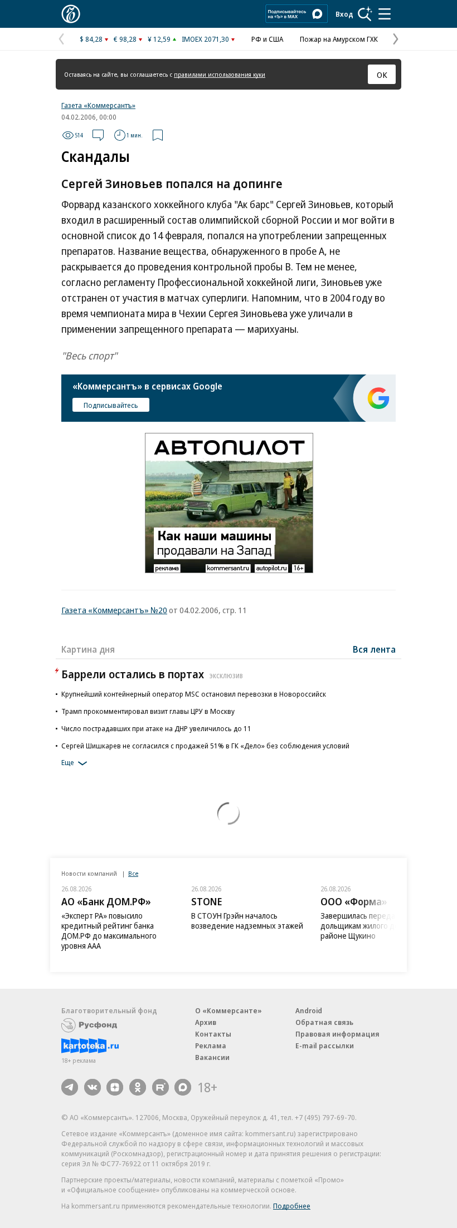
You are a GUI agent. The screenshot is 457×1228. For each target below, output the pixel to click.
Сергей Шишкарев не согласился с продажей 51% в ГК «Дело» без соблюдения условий (205, 746)
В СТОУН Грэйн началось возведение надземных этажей (247, 920)
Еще (67, 762)
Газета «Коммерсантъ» (98, 105)
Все (133, 873)
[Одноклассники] (137, 1087)
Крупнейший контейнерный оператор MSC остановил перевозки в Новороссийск (193, 694)
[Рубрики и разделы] (384, 14)
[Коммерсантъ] (70, 13)
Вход (344, 14)
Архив (205, 1022)
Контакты (213, 1034)
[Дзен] (114, 1087)
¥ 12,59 (159, 39)
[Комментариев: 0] (98, 135)
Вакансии (212, 1057)
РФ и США (267, 39)
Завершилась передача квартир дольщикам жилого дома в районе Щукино (377, 925)
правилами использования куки (219, 74)
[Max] (182, 1087)
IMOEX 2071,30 (205, 39)
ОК (382, 74)
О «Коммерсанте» (228, 1010)
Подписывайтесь (111, 405)
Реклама (210, 1045)
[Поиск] (365, 14)
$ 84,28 (91, 39)
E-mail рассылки (324, 1045)
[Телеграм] (69, 1087)
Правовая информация (337, 1034)
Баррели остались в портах (152, 674)
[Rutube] (160, 1087)
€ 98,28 (125, 39)
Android (308, 1010)
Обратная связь (324, 1022)
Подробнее (291, 1206)
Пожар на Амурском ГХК (339, 39)
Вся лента (374, 649)
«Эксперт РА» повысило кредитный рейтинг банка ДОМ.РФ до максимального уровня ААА (109, 930)
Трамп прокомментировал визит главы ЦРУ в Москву (148, 711)
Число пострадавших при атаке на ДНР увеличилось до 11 (156, 728)
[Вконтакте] (92, 1087)
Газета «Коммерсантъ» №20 (114, 609)
